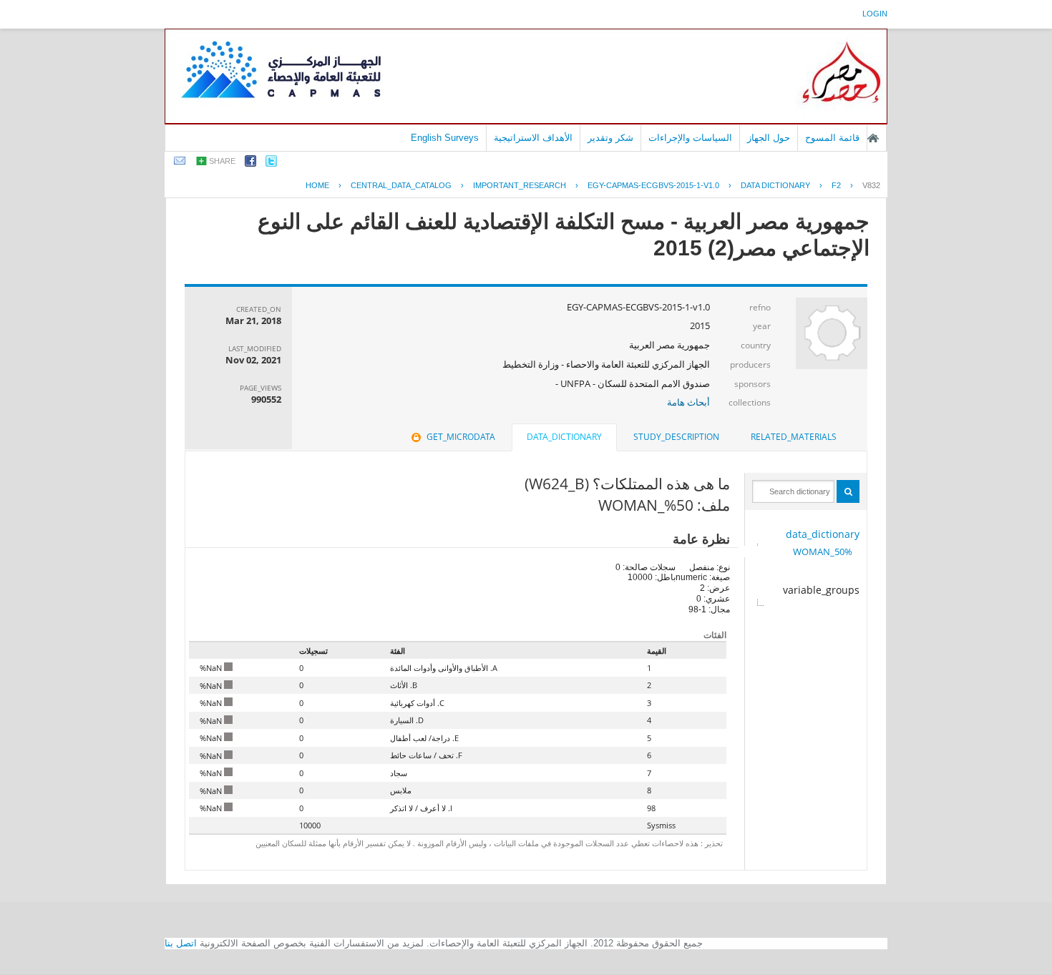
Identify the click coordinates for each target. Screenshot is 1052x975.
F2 (836, 185)
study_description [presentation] (676, 437)
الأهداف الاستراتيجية (533, 137)
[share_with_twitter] (271, 163)
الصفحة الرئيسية (873, 138)
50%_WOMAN (822, 551)
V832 (871, 185)
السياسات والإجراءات (690, 137)
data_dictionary (822, 534)
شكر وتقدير (610, 137)
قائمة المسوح (832, 137)
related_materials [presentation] (794, 437)
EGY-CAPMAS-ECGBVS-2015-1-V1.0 (653, 185)
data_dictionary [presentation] (564, 437)
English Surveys (445, 137)
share (222, 161)
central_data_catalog (401, 185)
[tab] (794, 437)
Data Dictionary (775, 185)
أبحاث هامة (688, 402)
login (874, 13)
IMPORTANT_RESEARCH (519, 185)
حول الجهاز (768, 137)
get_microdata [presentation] (461, 437)
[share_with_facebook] (250, 163)
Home (317, 185)
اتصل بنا (181, 943)
